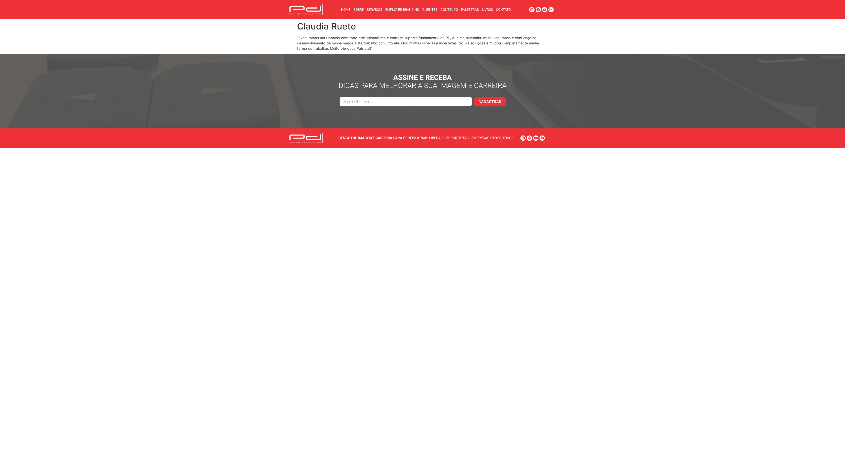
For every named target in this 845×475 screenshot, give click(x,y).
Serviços (374, 10)
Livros (487, 10)
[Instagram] (532, 9)
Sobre (359, 10)
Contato (503, 10)
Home (346, 10)
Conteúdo (449, 10)
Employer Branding (402, 10)
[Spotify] (538, 9)
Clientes (429, 10)
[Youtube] (544, 9)
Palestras (470, 10)
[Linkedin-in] (551, 9)
